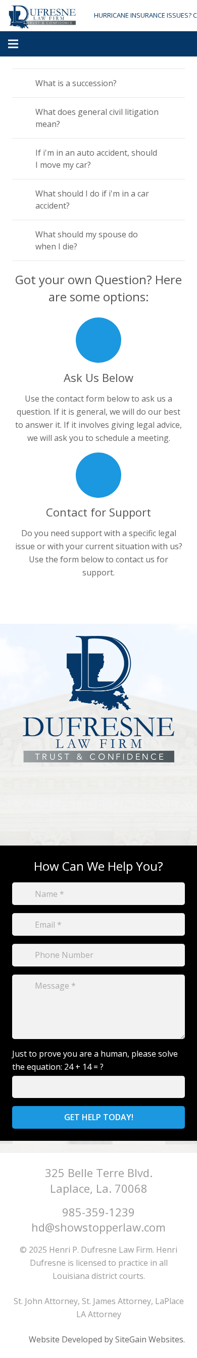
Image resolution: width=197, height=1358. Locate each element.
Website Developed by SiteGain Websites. (107, 1339)
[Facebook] (98, 805)
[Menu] (13, 43)
